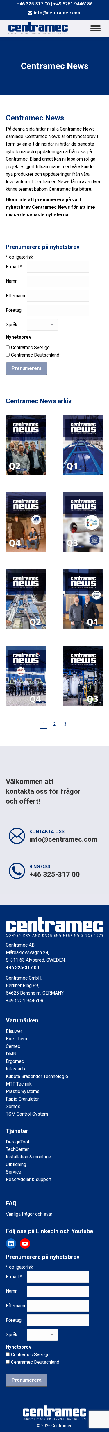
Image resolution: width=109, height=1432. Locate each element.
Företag (14, 310)
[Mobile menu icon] (95, 28)
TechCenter (17, 1149)
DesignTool (17, 1142)
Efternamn (16, 295)
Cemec (13, 1046)
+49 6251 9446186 (72, 4)
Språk (11, 324)
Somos (13, 1106)
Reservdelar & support (28, 1179)
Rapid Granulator (22, 1099)
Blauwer (14, 1031)
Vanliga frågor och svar (29, 1214)
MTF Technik (19, 1084)
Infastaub (15, 1069)
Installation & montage (28, 1157)
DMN (11, 1054)
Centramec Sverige (30, 347)
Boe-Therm (17, 1039)
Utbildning (16, 1164)
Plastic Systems (23, 1091)
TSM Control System (27, 1114)
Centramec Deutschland (35, 355)
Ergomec (15, 1061)
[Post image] (26, 445)
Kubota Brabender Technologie (37, 1076)
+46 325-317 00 (33, 4)
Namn (11, 281)
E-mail (14, 266)
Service (13, 1172)
